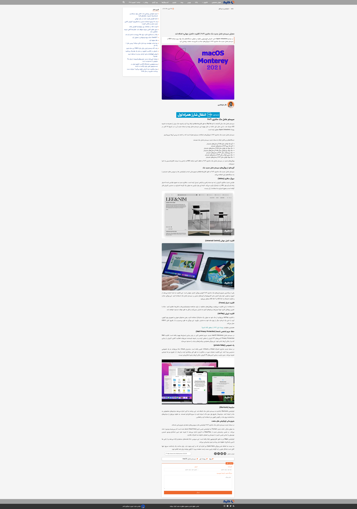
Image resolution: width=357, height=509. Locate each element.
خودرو (174, 2)
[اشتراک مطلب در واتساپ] (215, 453)
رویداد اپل (202, 459)
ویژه (210, 459)
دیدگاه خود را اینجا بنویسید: (224, 473)
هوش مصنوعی (216, 2)
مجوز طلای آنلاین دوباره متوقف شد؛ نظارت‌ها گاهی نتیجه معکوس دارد (141, 31)
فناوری (205, 2)
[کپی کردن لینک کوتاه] (177, 453)
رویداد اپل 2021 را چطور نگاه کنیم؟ (212, 327)
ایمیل (195, 467)
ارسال (198, 493)
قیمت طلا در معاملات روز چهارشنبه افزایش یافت (143, 27)
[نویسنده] (230, 105)
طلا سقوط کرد (153, 40)
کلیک (175, 506)
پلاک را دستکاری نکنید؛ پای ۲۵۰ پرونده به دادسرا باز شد (141, 35)
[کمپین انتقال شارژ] (198, 115)
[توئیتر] (221, 454)
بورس (189, 2)
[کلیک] (228, 2)
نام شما (230, 467)
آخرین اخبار (156, 10)
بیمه (182, 2)
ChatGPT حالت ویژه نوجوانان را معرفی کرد (144, 37)
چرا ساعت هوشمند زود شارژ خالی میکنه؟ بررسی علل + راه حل (141, 44)
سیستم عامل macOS (189, 459)
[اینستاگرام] (224, 506)
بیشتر (146, 2)
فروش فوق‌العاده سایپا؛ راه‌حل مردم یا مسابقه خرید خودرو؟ (142, 55)
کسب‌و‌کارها (165, 2)
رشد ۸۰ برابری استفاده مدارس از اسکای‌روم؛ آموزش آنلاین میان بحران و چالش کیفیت (141, 23)
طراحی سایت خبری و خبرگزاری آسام (131, 506)
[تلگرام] (224, 454)
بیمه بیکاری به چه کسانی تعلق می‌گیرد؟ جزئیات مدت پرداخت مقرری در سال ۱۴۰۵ (142, 70)
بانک (196, 2)
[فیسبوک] (218, 454)
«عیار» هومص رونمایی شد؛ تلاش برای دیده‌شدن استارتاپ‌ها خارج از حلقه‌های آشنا (144, 15)
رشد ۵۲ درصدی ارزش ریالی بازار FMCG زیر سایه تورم (141, 48)
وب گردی (154, 2)
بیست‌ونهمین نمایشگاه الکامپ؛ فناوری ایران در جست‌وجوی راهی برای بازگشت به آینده (144, 65)
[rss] (233, 506)
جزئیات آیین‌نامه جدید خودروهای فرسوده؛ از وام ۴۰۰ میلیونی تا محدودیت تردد (142, 60)
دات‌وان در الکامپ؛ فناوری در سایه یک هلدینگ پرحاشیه (141, 51)
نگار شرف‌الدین (222, 105)
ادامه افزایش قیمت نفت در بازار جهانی (146, 19)
